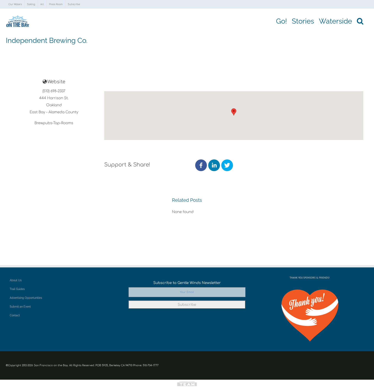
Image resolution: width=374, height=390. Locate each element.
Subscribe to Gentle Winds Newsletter (187, 283)
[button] (360, 21)
